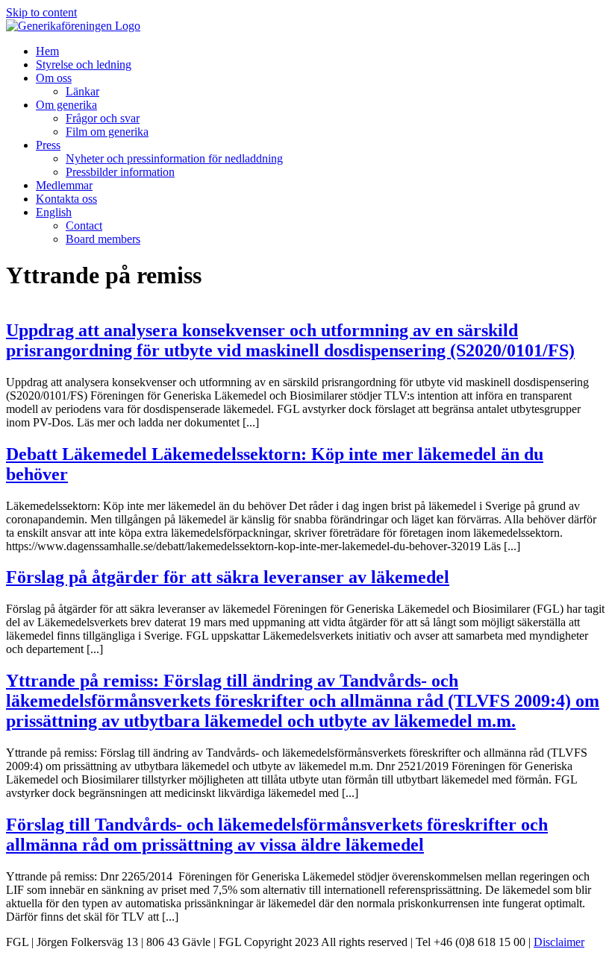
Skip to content (41, 12)
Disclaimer (559, 942)
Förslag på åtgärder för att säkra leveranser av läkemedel (227, 577)
